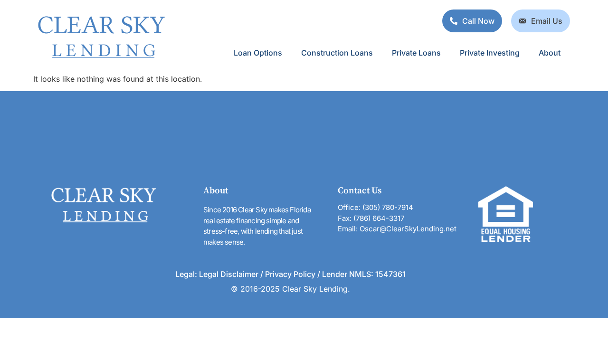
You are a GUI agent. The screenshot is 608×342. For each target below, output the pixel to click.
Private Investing (490, 52)
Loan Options (258, 52)
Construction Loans (337, 52)
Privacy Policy (291, 274)
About (549, 52)
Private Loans (416, 52)
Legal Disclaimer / (232, 274)
